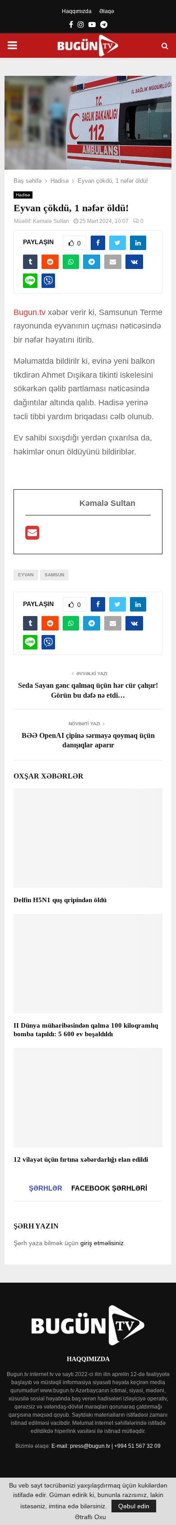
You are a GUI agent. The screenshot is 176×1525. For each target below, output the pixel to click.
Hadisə (23, 194)
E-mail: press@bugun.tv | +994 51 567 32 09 (106, 1446)
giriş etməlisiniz (102, 1243)
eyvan (25, 574)
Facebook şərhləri (109, 1188)
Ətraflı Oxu (90, 1517)
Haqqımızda (77, 11)
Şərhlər (45, 1188)
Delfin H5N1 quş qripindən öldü (60, 900)
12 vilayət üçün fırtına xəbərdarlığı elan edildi (81, 1159)
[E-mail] (32, 535)
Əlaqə (106, 11)
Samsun (54, 574)
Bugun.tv (30, 312)
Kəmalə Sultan (51, 221)
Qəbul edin (133, 1506)
